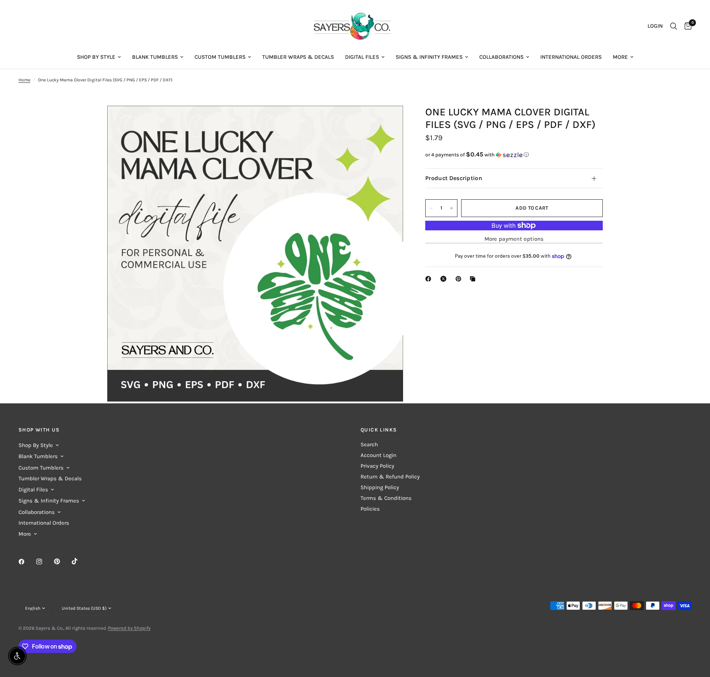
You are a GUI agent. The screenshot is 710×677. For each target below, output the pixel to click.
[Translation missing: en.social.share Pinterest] (460, 278)
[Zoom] (388, 121)
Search (369, 444)
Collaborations (501, 57)
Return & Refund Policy (390, 476)
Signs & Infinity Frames (429, 57)
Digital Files (362, 57)
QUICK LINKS (379, 430)
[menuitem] (98, 57)
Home (24, 79)
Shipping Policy (380, 487)
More (620, 57)
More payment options (514, 239)
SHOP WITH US (39, 430)
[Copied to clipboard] (474, 278)
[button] (514, 154)
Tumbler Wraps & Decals (298, 57)
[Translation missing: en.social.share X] (444, 278)
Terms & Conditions (386, 498)
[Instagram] (44, 562)
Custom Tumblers (220, 57)
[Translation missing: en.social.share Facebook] (429, 278)
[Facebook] (26, 562)
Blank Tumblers (155, 57)
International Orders (571, 57)
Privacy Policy (377, 466)
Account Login (378, 455)
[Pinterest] (62, 562)
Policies (370, 508)
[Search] (673, 26)
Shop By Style (96, 57)
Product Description (453, 178)
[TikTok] (80, 561)
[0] (686, 26)
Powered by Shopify (129, 628)
